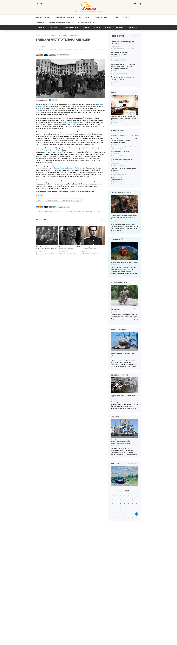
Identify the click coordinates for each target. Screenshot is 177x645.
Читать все (134, 35)
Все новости (133, 27)
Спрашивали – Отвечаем (64, 17)
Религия (108, 27)
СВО (116, 17)
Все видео (135, 92)
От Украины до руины (86, 22)
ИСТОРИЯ (53, 35)
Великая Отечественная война (71, 200)
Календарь (120, 27)
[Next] (138, 27)
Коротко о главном (43, 17)
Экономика (54, 27)
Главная (38, 35)
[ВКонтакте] (37, 55)
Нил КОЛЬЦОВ (40, 46)
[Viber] (50, 55)
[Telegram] (55, 55)
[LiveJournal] (47, 55)
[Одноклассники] (39, 55)
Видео (126, 17)
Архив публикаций (132, 463)
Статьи (45, 35)
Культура (97, 27)
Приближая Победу (102, 17)
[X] (45, 55)
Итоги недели (84, 17)
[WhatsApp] (52, 55)
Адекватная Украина (71, 27)
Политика (41, 27)
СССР (39, 200)
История (86, 27)
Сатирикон (40, 22)
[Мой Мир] (42, 55)
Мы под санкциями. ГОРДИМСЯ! (61, 22)
